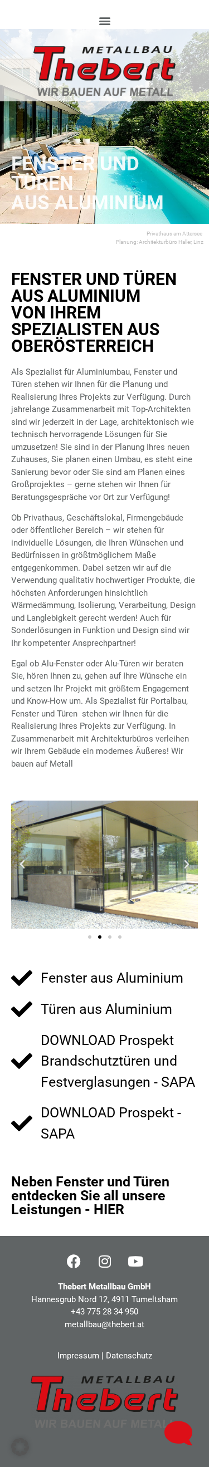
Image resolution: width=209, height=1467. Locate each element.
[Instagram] (105, 1261)
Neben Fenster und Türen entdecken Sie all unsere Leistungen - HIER (90, 1196)
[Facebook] (74, 1261)
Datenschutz (129, 1356)
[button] (104, 20)
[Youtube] (135, 1261)
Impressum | (81, 1356)
